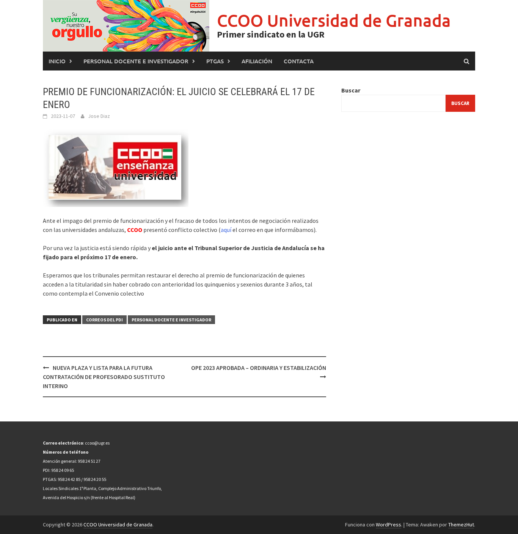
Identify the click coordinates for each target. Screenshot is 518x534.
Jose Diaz (99, 116)
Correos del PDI (104, 320)
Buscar (350, 90)
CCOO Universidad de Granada (334, 20)
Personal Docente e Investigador (135, 61)
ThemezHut (461, 524)
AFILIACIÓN (257, 61)
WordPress (388, 524)
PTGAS (215, 61)
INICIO (57, 61)
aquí (226, 229)
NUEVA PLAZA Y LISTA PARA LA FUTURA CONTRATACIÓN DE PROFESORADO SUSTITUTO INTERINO (104, 377)
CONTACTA (299, 61)
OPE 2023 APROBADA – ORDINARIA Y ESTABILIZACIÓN (258, 367)
